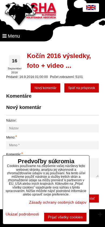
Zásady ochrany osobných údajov (57, 202)
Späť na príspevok (81, 88)
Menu (13, 36)
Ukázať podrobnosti (22, 214)
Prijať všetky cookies (65, 217)
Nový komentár (45, 88)
